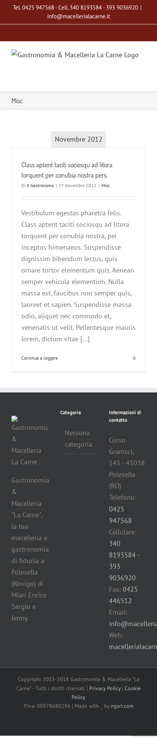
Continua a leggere (39, 358)
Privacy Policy (104, 688)
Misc (105, 185)
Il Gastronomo (40, 185)
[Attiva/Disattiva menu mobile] (142, 80)
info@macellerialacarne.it (78, 16)
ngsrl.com (122, 705)
